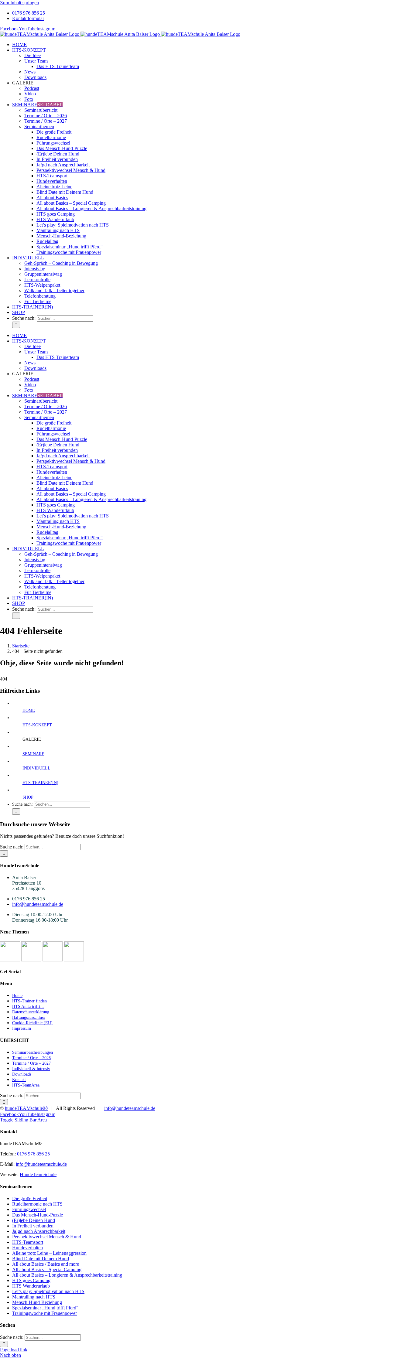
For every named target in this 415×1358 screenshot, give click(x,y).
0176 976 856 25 (33, 1153)
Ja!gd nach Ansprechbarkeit (38, 1231)
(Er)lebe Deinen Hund (33, 1220)
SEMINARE (33, 754)
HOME (28, 710)
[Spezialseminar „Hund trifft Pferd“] (53, 959)
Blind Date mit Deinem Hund (40, 1258)
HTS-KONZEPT (37, 725)
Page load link (13, 1349)
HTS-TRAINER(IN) (40, 782)
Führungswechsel (29, 1209)
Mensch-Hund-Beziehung (37, 1302)
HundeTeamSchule (38, 1174)
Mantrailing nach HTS (33, 1296)
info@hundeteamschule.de (37, 904)
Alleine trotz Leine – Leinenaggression (49, 1253)
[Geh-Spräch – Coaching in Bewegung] (74, 959)
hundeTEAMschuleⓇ (26, 1108)
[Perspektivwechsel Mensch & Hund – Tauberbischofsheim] (10, 959)
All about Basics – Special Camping (46, 1269)
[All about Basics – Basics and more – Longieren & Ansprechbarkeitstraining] (32, 959)
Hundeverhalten (27, 1247)
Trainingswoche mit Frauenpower (44, 1313)
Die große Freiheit (29, 1198)
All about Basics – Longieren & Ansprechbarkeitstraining (67, 1275)
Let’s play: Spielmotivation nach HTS (48, 1291)
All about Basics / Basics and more (45, 1264)
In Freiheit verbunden (32, 1225)
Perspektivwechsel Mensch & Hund (46, 1236)
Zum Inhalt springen (19, 2)
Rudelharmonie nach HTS (37, 1203)
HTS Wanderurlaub (31, 1285)
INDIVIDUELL (36, 768)
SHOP (27, 797)
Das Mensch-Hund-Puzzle (37, 1214)
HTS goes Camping (31, 1280)
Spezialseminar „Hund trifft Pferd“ (45, 1307)
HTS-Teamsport (27, 1242)
